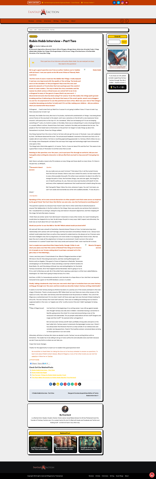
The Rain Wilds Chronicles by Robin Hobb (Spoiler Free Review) (54, 377)
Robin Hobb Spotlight (39, 372)
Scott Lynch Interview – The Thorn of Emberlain (39, 448)
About (73, 21)
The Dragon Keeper (56, 51)
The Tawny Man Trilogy (43, 53)
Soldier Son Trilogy (43, 51)
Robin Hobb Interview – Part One (43, 370)
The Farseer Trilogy (68, 51)
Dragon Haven (72, 49)
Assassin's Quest (51, 49)
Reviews (31, 21)
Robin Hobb (33, 51)
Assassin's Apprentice (38, 49)
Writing (55, 21)
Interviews (47, 21)
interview (80, 49)
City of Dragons (62, 49)
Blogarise (50, 476)
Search (117, 36)
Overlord (38, 46)
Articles (39, 21)
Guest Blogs (65, 21)
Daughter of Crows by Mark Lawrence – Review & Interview (89, 449)
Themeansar (59, 476)
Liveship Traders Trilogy (92, 49)
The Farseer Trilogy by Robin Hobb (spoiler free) (49, 375)
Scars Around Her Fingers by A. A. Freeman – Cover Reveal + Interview (65, 449)
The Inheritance (80, 51)
